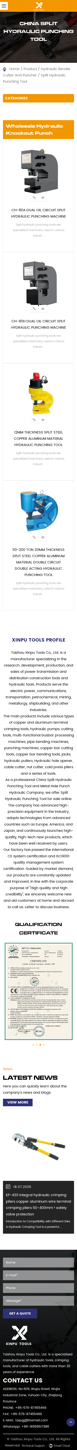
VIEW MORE (17, 1102)
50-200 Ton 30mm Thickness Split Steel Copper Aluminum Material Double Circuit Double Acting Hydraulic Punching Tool (38, 562)
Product (30, 69)
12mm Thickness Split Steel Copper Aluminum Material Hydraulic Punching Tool (38, 439)
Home (14, 69)
